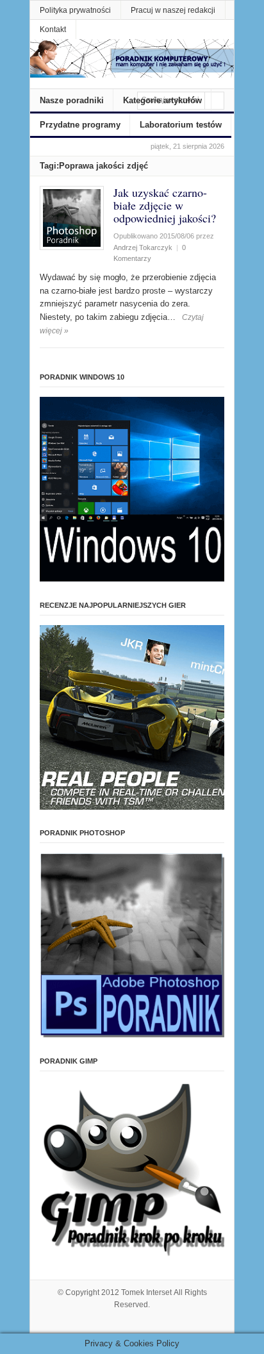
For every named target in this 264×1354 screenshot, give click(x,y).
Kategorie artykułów (162, 100)
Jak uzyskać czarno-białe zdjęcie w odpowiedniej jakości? (164, 205)
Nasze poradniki (72, 100)
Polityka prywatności (75, 10)
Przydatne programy (80, 125)
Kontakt (53, 29)
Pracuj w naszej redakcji (173, 10)
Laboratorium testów (181, 125)
